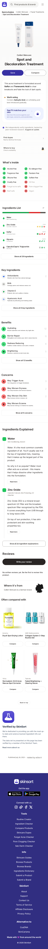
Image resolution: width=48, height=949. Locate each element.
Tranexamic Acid (21, 86)
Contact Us (24, 900)
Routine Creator (24, 819)
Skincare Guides (24, 857)
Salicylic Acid (19, 100)
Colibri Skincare (22, 12)
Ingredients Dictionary (24, 871)
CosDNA (24, 927)
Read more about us (11, 747)
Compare (35, 73)
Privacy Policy (24, 913)
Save (12, 73)
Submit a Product (24, 875)
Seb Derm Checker (24, 846)
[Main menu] (42, 4)
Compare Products (24, 828)
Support (24, 896)
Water (11, 438)
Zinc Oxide (14, 489)
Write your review (24, 562)
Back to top (24, 702)
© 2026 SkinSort (24, 943)
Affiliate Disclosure (24, 909)
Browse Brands (24, 866)
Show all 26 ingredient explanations (24, 543)
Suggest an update (32, 130)
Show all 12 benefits (24, 360)
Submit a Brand (24, 880)
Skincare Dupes (24, 832)
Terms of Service (24, 905)
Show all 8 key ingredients (24, 308)
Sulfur (7, 86)
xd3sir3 (39, 757)
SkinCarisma (24, 932)
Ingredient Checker (24, 823)
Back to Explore (8, 12)
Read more (13, 482)
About (24, 891)
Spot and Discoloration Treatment (16, 14)
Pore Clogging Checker (24, 841)
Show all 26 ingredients (24, 256)
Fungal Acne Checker (24, 837)
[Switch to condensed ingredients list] (43, 208)
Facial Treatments (37, 12)
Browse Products (24, 862)
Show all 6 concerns (24, 413)
